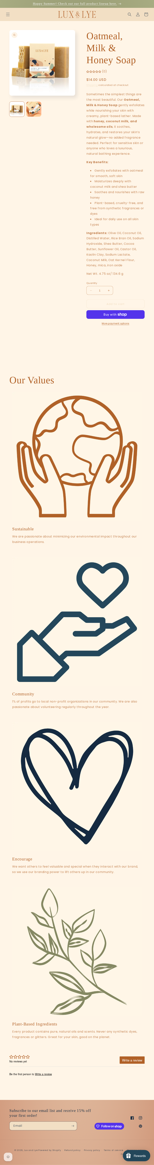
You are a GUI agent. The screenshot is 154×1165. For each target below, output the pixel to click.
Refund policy (72, 1150)
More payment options (115, 323)
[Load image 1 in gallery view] (16, 109)
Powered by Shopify (49, 1150)
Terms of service (113, 1150)
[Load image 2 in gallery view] (33, 109)
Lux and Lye (31, 1150)
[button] (8, 14)
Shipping (92, 85)
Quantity (91, 283)
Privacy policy (92, 1150)
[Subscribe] (73, 1125)
